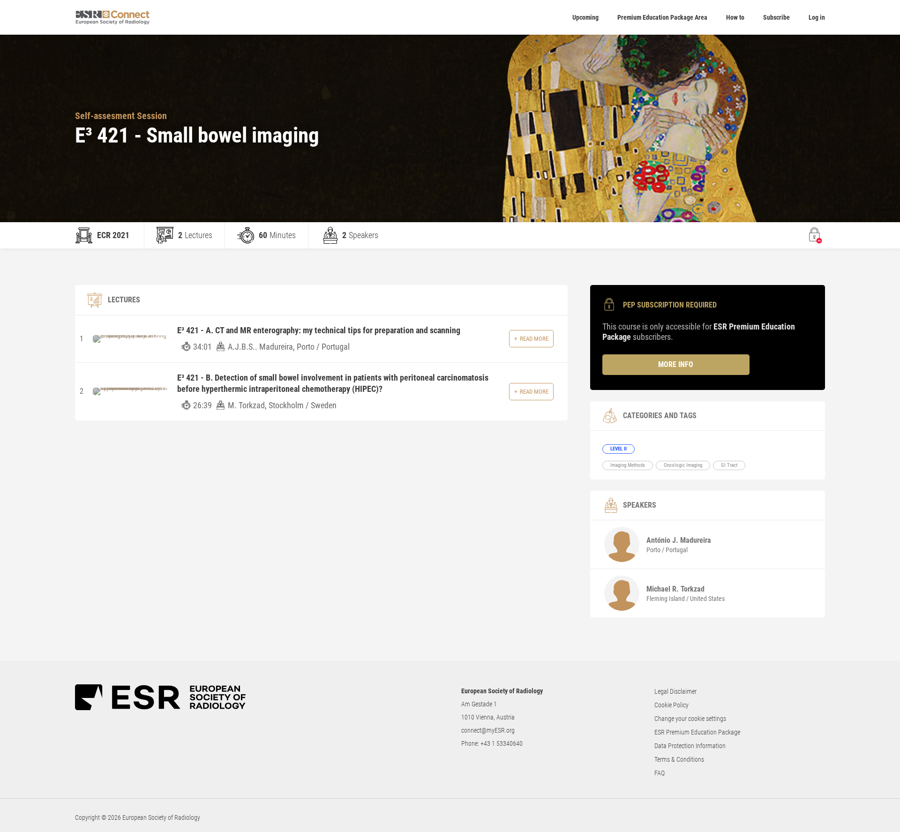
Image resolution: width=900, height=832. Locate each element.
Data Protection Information (690, 746)
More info (675, 364)
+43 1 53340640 (501, 743)
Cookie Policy (671, 705)
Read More (534, 338)
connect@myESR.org (488, 730)
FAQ (659, 773)
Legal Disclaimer (675, 691)
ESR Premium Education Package (697, 732)
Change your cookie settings (690, 718)
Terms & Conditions (679, 759)
